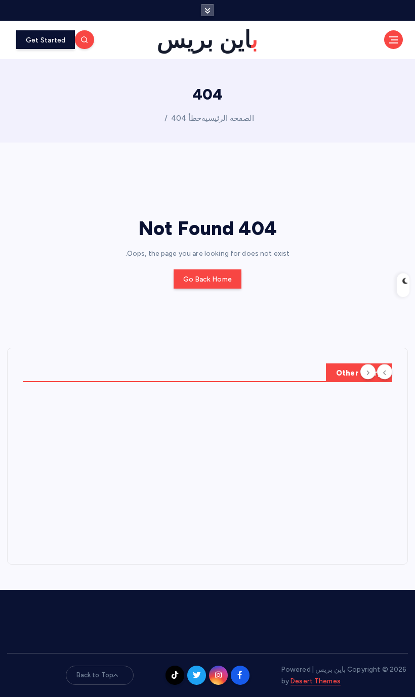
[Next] (368, 372)
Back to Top (95, 675)
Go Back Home (207, 279)
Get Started (46, 40)
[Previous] (384, 372)
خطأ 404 (186, 118)
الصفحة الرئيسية (227, 118)
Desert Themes (315, 681)
